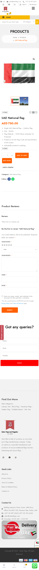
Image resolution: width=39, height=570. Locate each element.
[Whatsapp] (15, 457)
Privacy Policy (6, 303)
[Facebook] (9, 457)
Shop (8, 17)
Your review (6, 255)
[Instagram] (3, 457)
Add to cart (22, 155)
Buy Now (7, 161)
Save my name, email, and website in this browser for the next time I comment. (18, 297)
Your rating (6, 241)
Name (4, 275)
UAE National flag (15, 174)
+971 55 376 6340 (26, 513)
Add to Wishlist (8, 167)
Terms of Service (18, 303)
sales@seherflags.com (15, 2)
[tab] (19, 190)
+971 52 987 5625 (30, 2)
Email (4, 285)
